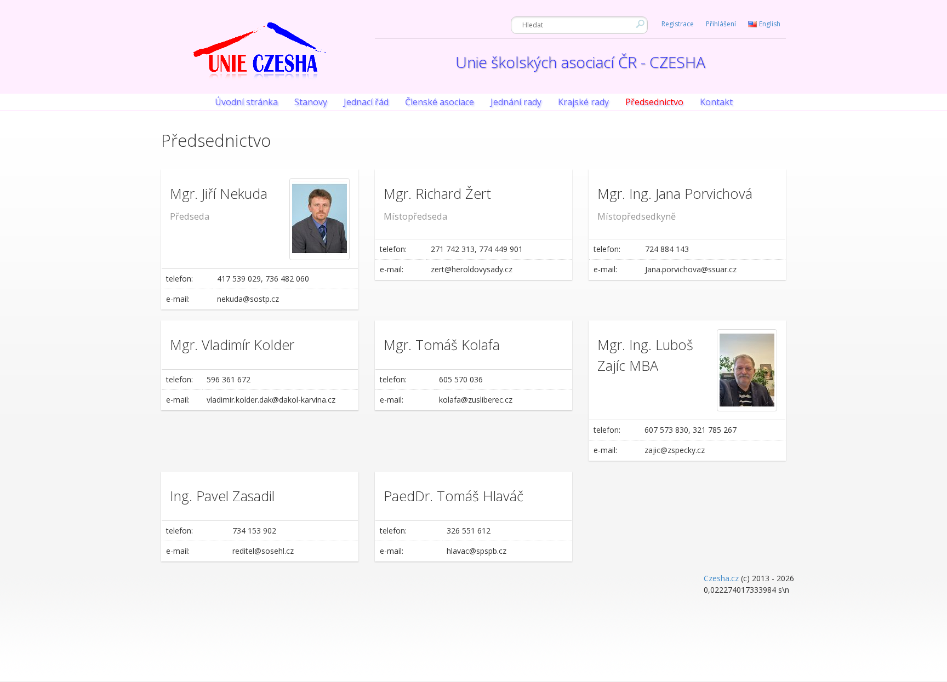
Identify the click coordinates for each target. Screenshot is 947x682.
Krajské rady (583, 102)
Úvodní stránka (246, 102)
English (769, 23)
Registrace (677, 23)
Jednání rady (515, 102)
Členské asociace (439, 102)
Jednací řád (366, 102)
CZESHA (259, 58)
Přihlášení (721, 23)
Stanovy (310, 102)
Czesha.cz (721, 578)
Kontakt (716, 102)
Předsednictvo (654, 102)
